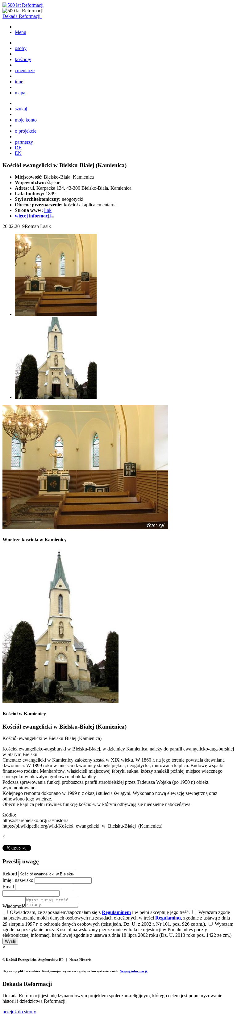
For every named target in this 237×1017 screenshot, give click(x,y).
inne (19, 81)
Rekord (10, 873)
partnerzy (24, 142)
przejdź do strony (19, 1011)
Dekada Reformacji (22, 16)
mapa (20, 92)
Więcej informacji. (134, 971)
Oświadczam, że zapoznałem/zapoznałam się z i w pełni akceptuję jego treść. (99, 912)
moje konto (26, 119)
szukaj (21, 108)
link (48, 210)
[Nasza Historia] (23, 5)
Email (8, 886)
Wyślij (10, 941)
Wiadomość (13, 906)
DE (18, 147)
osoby (21, 48)
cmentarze (25, 70)
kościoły (23, 59)
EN (18, 153)
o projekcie (25, 131)
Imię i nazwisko (18, 880)
